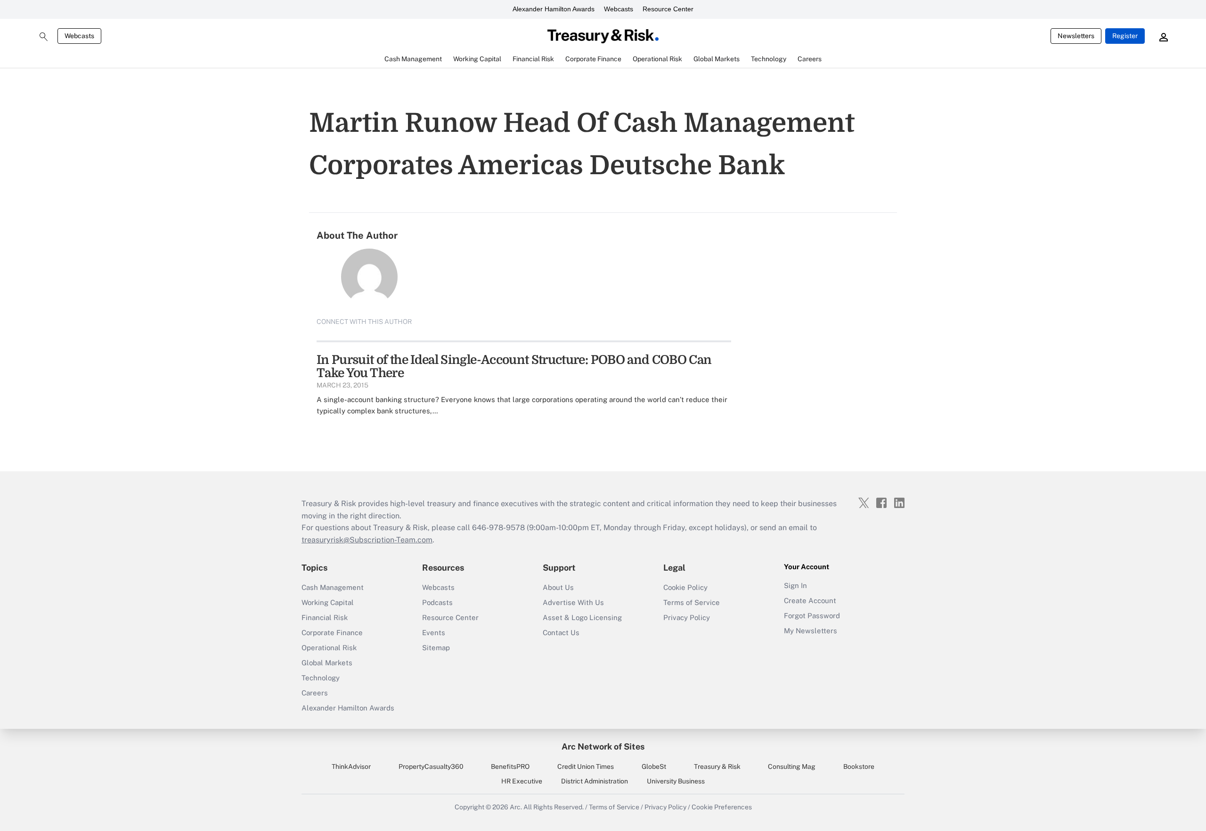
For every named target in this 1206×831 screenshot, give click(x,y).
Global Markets (327, 663)
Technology (321, 678)
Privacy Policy (686, 617)
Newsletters (1076, 36)
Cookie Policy (685, 587)
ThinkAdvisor (351, 766)
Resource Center (668, 9)
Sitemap (436, 648)
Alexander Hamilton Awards (554, 9)
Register (1125, 36)
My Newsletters (810, 631)
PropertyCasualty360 (431, 766)
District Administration (594, 781)
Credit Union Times (585, 766)
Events (433, 633)
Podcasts (437, 602)
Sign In (795, 585)
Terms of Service (691, 602)
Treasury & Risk (717, 766)
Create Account (810, 601)
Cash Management (333, 587)
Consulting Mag (791, 766)
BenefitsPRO (510, 766)
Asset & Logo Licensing (582, 617)
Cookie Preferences (722, 807)
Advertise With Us (573, 602)
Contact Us (561, 633)
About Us (558, 587)
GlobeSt (654, 766)
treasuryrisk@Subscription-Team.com (367, 539)
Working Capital (328, 602)
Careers (315, 693)
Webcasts (618, 9)
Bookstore (858, 766)
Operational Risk (329, 648)
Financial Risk (325, 617)
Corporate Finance (332, 633)
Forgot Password (812, 616)
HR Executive (521, 781)
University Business (676, 781)
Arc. (516, 807)
